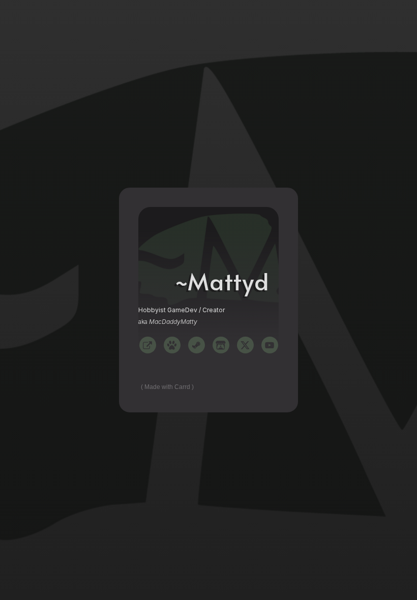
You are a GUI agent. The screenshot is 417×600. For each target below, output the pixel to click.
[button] (147, 345)
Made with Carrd (167, 387)
